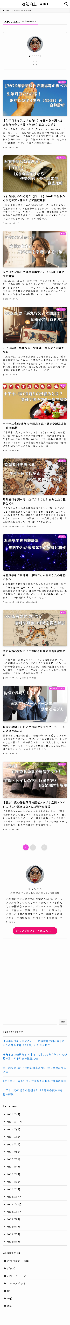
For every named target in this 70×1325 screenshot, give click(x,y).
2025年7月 (14, 1144)
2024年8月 (13, 1226)
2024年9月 (13, 1219)
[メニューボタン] (4, 4)
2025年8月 (14, 1137)
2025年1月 (13, 1189)
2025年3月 (13, 1174)
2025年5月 (14, 1159)
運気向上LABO (35, 4)
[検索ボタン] (66, 4)
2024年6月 (13, 1241)
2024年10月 (14, 1212)
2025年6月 (14, 1151)
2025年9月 (14, 1129)
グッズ (11, 1268)
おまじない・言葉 (18, 1261)
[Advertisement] (35, 979)
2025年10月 (14, 1122)
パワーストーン (16, 1276)
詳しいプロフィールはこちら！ (35, 930)
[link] (35, 63)
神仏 (10, 1298)
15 (44, 847)
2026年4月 (13, 1114)
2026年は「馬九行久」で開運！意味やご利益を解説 (34, 1081)
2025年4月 (13, 1166)
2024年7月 (13, 1234)
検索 (63, 1022)
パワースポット (16, 1283)
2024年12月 (14, 1197)
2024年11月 (14, 1204)
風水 (10, 1306)
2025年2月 (14, 1181)
